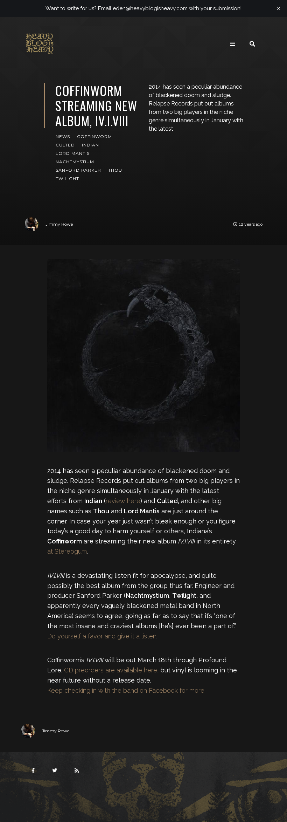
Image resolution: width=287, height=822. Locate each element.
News (63, 136)
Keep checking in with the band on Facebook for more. (126, 690)
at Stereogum (67, 551)
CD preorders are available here (110, 670)
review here (123, 501)
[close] (278, 8)
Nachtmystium (75, 161)
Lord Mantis (73, 153)
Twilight (67, 178)
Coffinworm (94, 136)
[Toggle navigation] (232, 43)
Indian (90, 145)
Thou (115, 170)
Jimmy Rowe (59, 224)
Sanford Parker (78, 170)
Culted (65, 145)
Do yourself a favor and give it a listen (101, 636)
